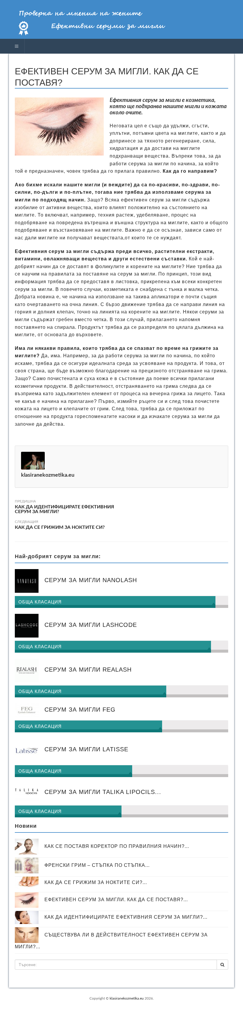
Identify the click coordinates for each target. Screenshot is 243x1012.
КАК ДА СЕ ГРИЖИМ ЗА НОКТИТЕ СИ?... (95, 882)
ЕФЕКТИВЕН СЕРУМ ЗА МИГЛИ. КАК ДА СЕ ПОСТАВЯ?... (116, 899)
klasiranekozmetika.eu (127, 998)
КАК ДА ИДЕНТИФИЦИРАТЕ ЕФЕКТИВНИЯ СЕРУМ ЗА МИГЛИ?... (125, 917)
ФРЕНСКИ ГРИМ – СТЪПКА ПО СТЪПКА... (97, 864)
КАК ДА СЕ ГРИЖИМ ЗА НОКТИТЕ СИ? (60, 527)
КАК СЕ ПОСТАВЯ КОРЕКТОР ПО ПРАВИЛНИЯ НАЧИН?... (116, 845)
